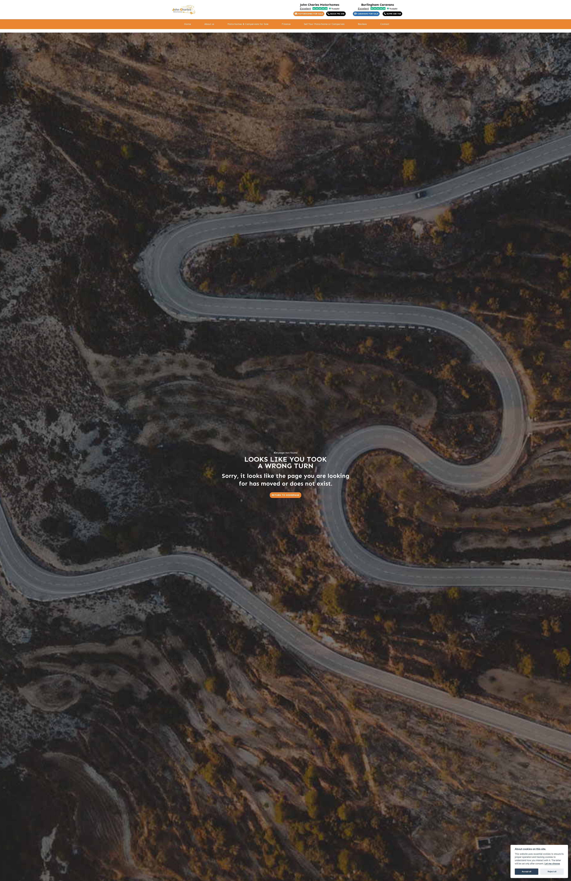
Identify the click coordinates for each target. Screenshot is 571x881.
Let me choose (552, 863)
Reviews (362, 24)
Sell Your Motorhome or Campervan (324, 24)
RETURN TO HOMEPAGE (285, 495)
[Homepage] (184, 9)
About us (209, 24)
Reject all (552, 871)
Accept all (526, 871)
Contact (384, 24)
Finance (286, 24)
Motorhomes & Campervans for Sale (248, 24)
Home (187, 24)
